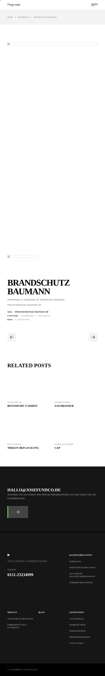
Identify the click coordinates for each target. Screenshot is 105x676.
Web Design (44, 316)
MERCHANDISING (77, 631)
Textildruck (14, 402)
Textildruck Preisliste (20, 619)
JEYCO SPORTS (76, 643)
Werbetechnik (63, 402)
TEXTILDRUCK (76, 619)
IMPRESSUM (75, 562)
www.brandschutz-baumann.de (31, 311)
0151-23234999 (20, 574)
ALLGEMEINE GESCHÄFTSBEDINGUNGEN (82, 575)
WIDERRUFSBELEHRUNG (81, 583)
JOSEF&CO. (17, 670)
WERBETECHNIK (77, 625)
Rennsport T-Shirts (22, 405)
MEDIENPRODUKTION (79, 637)
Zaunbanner (64, 405)
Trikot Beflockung (23, 447)
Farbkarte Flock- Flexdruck (17, 626)
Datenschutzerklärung (82, 568)
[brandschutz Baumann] (52, 144)
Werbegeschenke (64, 444)
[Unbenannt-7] (52, 263)
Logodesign (27, 316)
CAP (57, 447)
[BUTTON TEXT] (17, 512)
